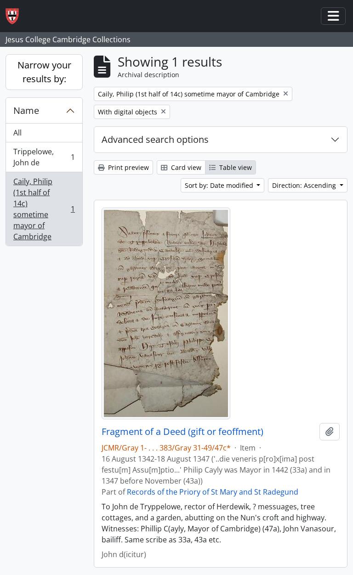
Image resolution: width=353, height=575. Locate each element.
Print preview (127, 167)
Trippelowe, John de (44, 157)
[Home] (16, 16)
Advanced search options (155, 139)
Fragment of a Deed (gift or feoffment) (182, 431)
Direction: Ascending (305, 185)
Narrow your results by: (44, 72)
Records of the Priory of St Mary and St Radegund (212, 492)
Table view (234, 167)
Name (26, 110)
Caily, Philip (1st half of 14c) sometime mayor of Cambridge (44, 209)
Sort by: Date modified (220, 185)
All (17, 133)
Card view (185, 167)
